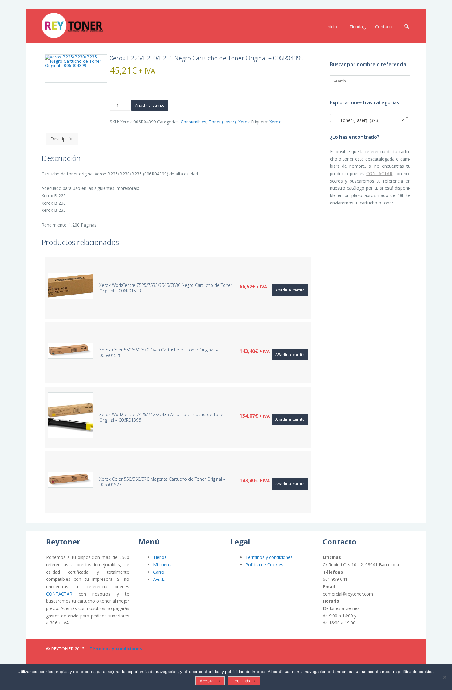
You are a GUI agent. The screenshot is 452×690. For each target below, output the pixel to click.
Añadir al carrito (150, 105)
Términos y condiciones (269, 557)
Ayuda (159, 579)
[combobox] (370, 118)
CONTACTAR (379, 173)
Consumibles (193, 122)
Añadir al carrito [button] (290, 290)
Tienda (160, 557)
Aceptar (207, 680)
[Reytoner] (72, 25)
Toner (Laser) (222, 122)
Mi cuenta (163, 565)
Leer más (241, 680)
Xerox (244, 122)
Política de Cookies (264, 565)
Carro (158, 572)
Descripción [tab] (62, 139)
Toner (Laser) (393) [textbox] (368, 120)
